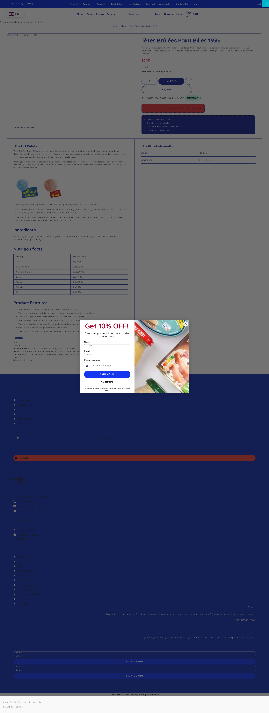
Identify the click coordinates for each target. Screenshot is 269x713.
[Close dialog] (185, 323)
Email (87, 351)
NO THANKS (107, 381)
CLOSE (265, 4)
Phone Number (92, 360)
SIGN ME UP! (107, 374)
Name (87, 342)
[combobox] (89, 365)
